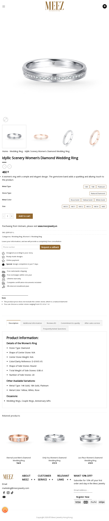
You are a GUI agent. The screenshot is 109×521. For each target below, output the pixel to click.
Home (5, 151)
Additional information (32, 323)
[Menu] (3, 6)
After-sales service (92, 323)
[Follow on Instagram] (8, 492)
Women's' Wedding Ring (32, 236)
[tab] (14, 323)
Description (13, 323)
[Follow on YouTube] (4, 497)
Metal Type (6, 186)
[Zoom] (5, 119)
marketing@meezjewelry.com (15, 488)
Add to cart (24, 216)
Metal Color (6, 200)
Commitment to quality (70, 323)
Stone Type (6, 193)
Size (3, 206)
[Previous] (7, 57)
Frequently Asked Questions (54, 329)
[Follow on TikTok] (12, 492)
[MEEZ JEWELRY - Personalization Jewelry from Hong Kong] (54, 6)
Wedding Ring (16, 151)
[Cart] (105, 6)
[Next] (101, 57)
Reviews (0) (51, 323)
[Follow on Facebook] (4, 492)
